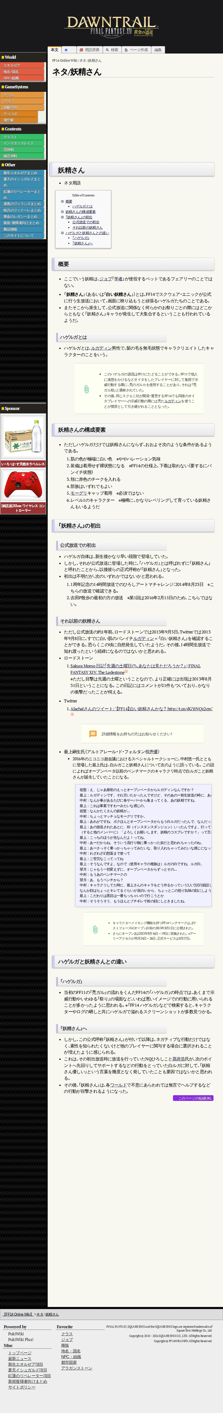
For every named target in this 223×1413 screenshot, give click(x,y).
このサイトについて (19, 235)
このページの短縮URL (194, 1098)
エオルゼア (12, 65)
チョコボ (10, 113)
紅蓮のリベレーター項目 (29, 1375)
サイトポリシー (21, 1387)
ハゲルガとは (82, 206)
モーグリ (78, 493)
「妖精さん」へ (82, 243)
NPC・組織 (11, 78)
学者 (118, 278)
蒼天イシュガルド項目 (27, 1370)
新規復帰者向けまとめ (27, 1381)
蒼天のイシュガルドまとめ (22, 182)
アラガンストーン (76, 1368)
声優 (153, 751)
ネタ (39, 1314)
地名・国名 (11, 71)
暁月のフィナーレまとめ (22, 210)
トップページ (20, 1353)
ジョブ (9, 101)
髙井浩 (178, 1059)
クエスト (10, 136)
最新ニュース (20, 1358)
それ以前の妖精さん (87, 227)
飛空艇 (9, 120)
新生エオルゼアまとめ (20, 172)
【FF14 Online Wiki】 (17, 1314)
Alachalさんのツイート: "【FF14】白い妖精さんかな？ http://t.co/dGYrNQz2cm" (141, 709)
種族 (65, 1345)
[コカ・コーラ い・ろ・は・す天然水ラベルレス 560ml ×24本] (23, 436)
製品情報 (10, 229)
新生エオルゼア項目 (25, 1364)
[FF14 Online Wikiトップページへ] (111, 27)
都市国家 (69, 1362)
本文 (54, 49)
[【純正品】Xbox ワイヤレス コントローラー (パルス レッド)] (23, 484)
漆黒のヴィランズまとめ (22, 203)
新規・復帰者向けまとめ (21, 222)
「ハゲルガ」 (80, 238)
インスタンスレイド (19, 143)
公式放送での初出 (85, 222)
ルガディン (101, 348)
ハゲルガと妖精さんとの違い (87, 233)
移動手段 (10, 107)
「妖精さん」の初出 (79, 217)
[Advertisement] (22, 320)
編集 (158, 49)
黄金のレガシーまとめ (20, 216)
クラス (9, 94)
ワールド (118, 1085)
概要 (69, 201)
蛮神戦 (9, 149)
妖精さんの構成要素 (81, 211)
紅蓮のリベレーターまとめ (22, 194)
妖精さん (52, 1314)
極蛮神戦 (10, 155)
